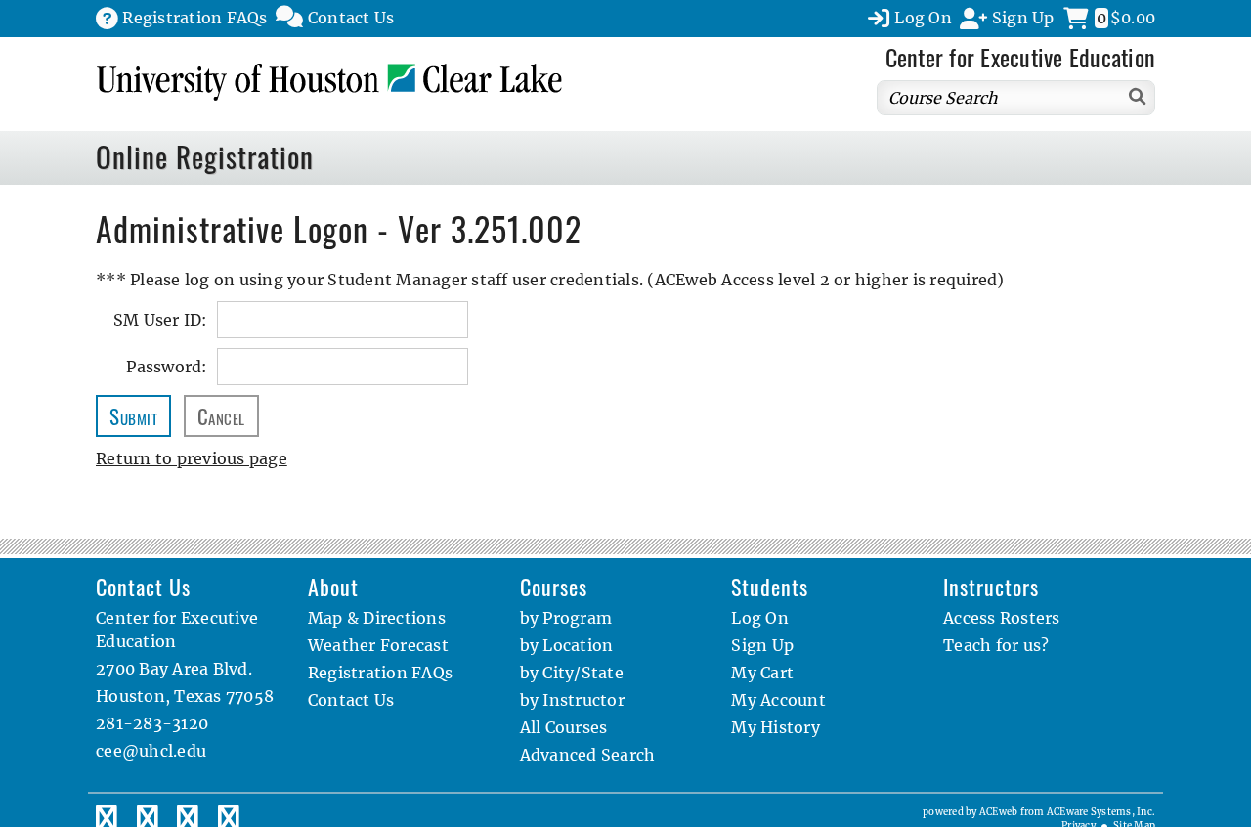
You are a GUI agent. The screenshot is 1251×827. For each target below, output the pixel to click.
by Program (566, 618)
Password (163, 366)
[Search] (1138, 96)
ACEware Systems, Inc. (1101, 812)
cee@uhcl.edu (151, 751)
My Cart (762, 672)
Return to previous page (191, 458)
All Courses (564, 727)
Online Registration (205, 156)
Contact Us (351, 700)
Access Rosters (1001, 618)
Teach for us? (996, 645)
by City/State (572, 672)
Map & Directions (377, 618)
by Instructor (572, 700)
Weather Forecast (378, 645)
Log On (760, 618)
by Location (567, 645)
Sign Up (762, 645)
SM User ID (157, 319)
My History (775, 727)
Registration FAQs (380, 672)
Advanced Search (588, 754)
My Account (778, 700)
